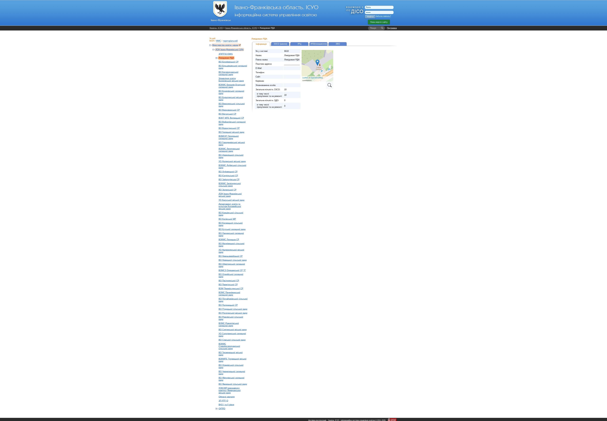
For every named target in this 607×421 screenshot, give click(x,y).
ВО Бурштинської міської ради (231, 98)
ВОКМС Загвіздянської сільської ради (230, 184)
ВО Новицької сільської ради (233, 260)
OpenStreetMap (317, 77)
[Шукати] (382, 28)
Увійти (370, 16)
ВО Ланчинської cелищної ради (231, 234)
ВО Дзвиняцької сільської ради (231, 156)
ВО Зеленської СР (227, 190)
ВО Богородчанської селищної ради (228, 73)
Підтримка (392, 28)
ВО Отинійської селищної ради (231, 275)
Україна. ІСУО (216, 28)
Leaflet (305, 77)
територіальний (230, 41)
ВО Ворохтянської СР (229, 128)
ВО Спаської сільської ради (232, 340)
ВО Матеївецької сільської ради (231, 244)
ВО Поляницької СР (228, 305)
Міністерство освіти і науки (225, 45)
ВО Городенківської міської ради (232, 143)
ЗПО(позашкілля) (318, 44)
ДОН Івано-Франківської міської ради (230, 195)
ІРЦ (299, 44)
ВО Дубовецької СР (228, 171)
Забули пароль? (383, 16)
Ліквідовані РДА (226, 58)
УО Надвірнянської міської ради (231, 251)
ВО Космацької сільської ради (231, 224)
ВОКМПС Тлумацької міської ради (232, 360)
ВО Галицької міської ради (231, 132)
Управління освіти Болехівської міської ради (231, 79)
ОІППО (222, 408)
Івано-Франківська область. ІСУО (241, 28)
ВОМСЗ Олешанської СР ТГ (232, 270)
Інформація (261, 44)
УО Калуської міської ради (231, 200)
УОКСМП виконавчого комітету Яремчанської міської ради (230, 390)
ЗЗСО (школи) (280, 44)
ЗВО (338, 44)
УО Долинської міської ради (232, 161)
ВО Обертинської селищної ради (232, 265)
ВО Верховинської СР (229, 110)
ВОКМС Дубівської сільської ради (232, 166)
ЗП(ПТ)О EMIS (226, 54)
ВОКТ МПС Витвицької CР (231, 118)
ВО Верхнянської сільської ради (232, 105)
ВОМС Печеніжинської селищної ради (229, 293)
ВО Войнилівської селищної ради (232, 123)
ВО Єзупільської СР (228, 175)
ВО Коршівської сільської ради (231, 214)
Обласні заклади (227, 397)
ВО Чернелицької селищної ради (232, 372)
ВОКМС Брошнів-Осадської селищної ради (232, 86)
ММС (218, 41)
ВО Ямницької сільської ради (233, 384)
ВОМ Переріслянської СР (231, 288)
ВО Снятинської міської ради (233, 329)
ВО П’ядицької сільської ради (233, 309)
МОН (211, 41)
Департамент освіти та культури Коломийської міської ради (230, 206)
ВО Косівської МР (227, 219)
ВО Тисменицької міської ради (231, 353)
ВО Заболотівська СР (229, 179)
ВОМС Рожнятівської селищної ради (229, 324)
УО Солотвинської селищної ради (232, 334)
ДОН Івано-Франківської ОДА (229, 49)
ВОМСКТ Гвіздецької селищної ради (229, 137)
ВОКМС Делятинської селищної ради (229, 150)
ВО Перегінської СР (228, 284)
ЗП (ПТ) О (223, 401)
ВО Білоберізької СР (229, 62)
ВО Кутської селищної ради (232, 229)
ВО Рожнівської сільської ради (231, 318)
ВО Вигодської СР (227, 114)
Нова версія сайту (379, 22)
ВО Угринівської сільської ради (231, 366)
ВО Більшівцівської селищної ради (233, 67)
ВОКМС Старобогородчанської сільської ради (229, 346)
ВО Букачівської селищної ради (231, 92)
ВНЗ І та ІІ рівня (226, 404)
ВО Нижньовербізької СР (231, 256)
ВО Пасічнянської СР (229, 280)
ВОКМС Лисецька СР (229, 239)
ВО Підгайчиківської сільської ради (233, 300)
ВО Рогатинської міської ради (233, 313)
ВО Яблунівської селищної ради (231, 379)
